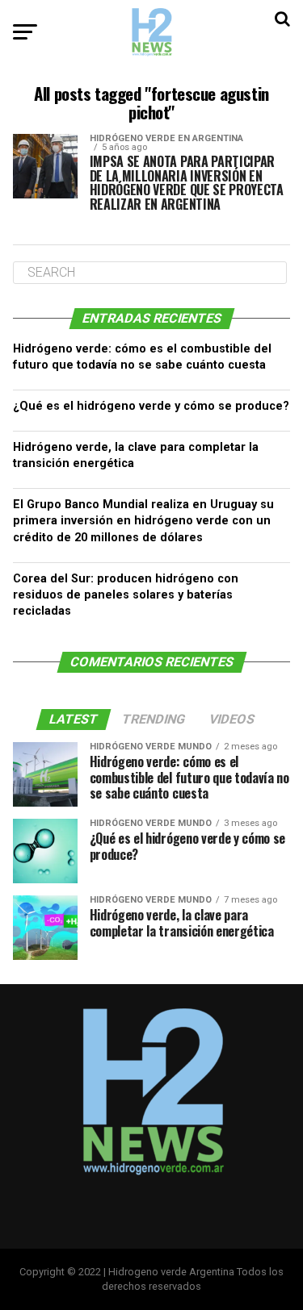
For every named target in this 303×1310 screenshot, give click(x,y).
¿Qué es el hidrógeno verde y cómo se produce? (151, 406)
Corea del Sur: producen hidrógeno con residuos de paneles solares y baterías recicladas (125, 595)
